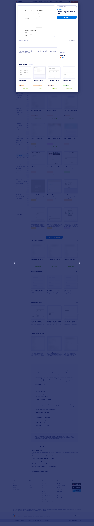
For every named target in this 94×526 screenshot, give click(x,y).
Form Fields (26, 40)
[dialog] (47, 263)
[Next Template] (79, 263)
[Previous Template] (14, 263)
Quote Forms (62, 52)
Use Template (66, 17)
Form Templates (59, 9)
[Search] (58, 6)
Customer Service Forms (37, 85)
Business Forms (50, 85)
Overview (20, 40)
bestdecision (64, 57)
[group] (25, 79)
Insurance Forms (65, 85)
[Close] (92, 1)
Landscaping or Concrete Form (66, 13)
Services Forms (21, 85)
